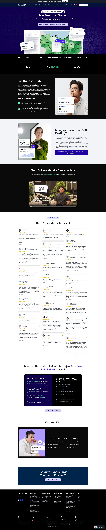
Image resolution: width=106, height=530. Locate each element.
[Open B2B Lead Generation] (43, 4)
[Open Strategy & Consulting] (62, 4)
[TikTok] (22, 500)
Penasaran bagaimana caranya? (53, 20)
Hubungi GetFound (61, 147)
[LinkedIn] (20, 500)
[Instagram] (18, 500)
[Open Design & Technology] (53, 4)
